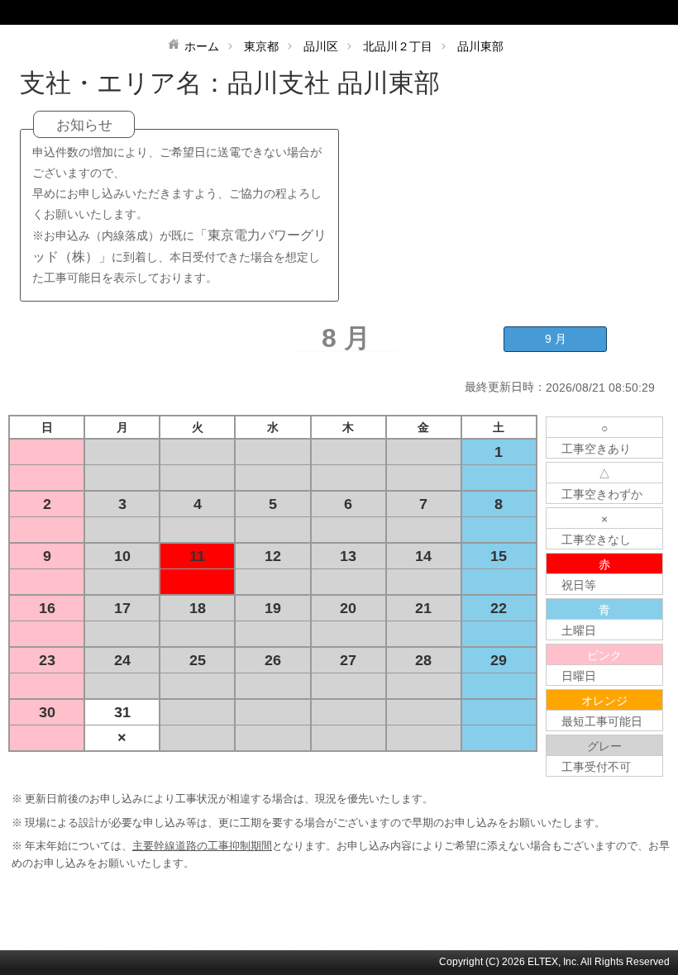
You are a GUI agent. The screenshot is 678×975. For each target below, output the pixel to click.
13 (348, 556)
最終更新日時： (505, 386)
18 (197, 608)
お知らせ (84, 125)
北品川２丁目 (397, 46)
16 (47, 608)
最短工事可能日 (601, 721)
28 (423, 660)
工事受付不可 (596, 766)
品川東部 (480, 46)
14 (423, 556)
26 (273, 660)
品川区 (320, 46)
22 (498, 608)
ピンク (604, 655)
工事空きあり (596, 448)
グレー (604, 746)
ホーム (201, 46)
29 (498, 660)
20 (348, 608)
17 (122, 608)
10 (122, 556)
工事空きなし (596, 539)
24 (122, 660)
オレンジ (604, 700)
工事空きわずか (601, 494)
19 (273, 608)
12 (273, 556)
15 (498, 556)
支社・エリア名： (123, 83)
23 (47, 660)
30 (47, 712)
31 (122, 712)
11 (197, 556)
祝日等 (578, 585)
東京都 (261, 46)
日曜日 (578, 675)
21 (423, 608)
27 (348, 660)
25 (197, 660)
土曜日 (578, 630)
